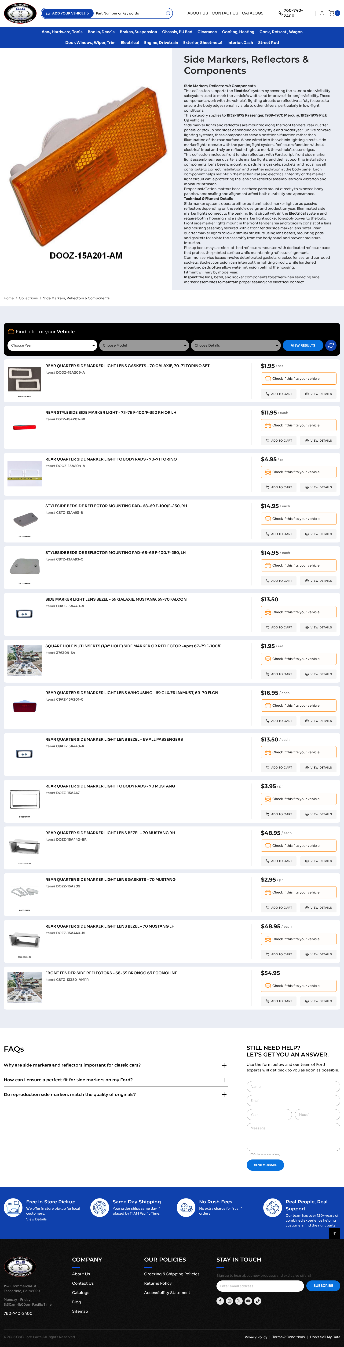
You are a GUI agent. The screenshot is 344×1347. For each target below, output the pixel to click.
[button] (68, 13)
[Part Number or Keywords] (168, 13)
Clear (331, 345)
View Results (303, 345)
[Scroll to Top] (334, 1233)
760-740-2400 (293, 13)
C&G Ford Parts (29, 1337)
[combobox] (133, 13)
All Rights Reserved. (59, 1337)
